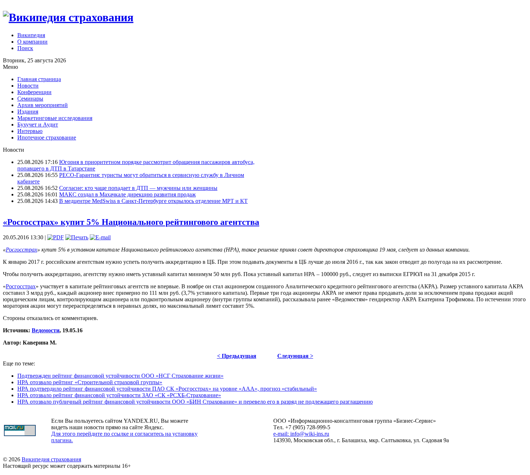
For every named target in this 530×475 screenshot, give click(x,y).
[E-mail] (100, 237)
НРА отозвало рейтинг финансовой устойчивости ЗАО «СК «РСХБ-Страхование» (119, 395)
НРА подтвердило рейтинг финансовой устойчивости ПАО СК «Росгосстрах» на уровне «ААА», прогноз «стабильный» (167, 389)
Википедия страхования (51, 459)
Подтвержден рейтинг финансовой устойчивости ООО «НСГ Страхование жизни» (120, 376)
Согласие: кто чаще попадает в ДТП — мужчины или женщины (138, 188)
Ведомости (45, 330)
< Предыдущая (236, 356)
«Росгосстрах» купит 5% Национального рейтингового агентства (131, 222)
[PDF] (55, 237)
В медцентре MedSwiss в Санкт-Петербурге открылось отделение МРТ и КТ (153, 201)
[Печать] (76, 237)
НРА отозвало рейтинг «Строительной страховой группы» (89, 382)
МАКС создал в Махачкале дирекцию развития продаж (127, 194)
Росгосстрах (21, 250)
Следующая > (295, 356)
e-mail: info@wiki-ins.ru (301, 434)
